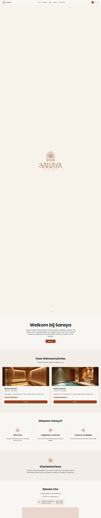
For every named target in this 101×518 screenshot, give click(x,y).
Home (39, 2)
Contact (55, 2)
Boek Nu (45, 2)
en (97, 2)
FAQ (50, 2)
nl (92, 2)
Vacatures (62, 2)
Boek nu (50, 341)
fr (95, 2)
